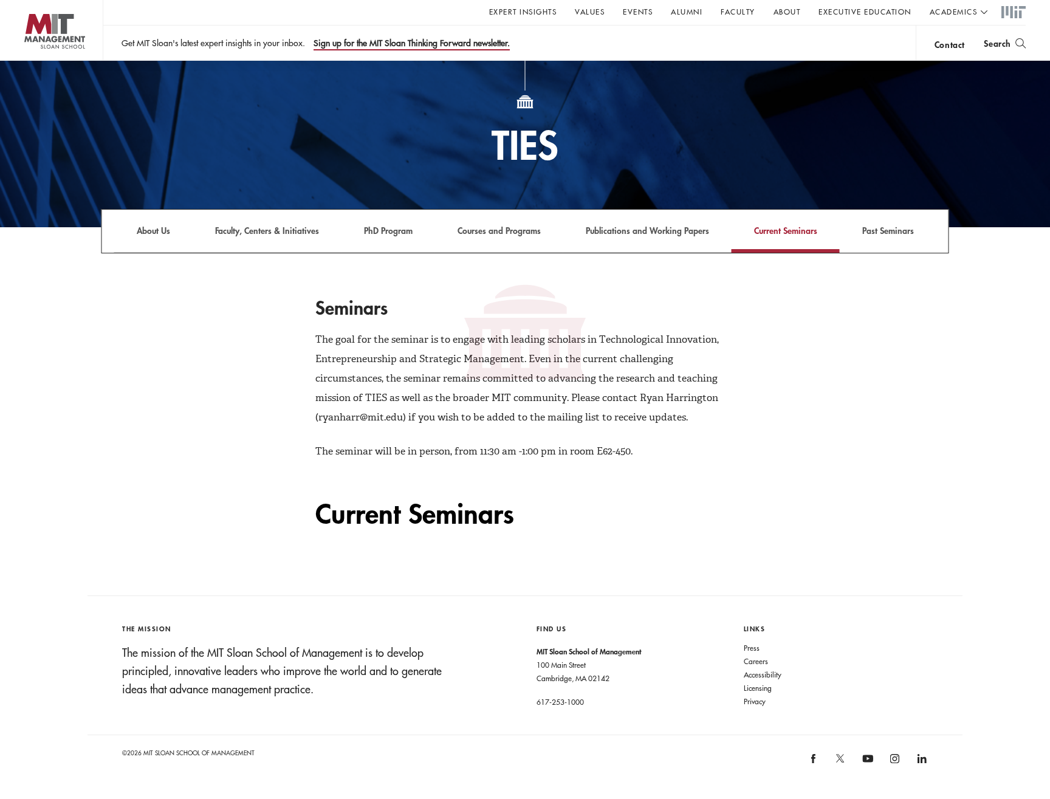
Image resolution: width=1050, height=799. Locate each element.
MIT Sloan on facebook (813, 762)
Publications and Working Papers (647, 230)
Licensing (758, 688)
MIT (1013, 13)
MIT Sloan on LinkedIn (920, 762)
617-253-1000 (560, 702)
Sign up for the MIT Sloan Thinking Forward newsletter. (412, 43)
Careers (756, 661)
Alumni (686, 11)
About (787, 11)
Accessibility (762, 674)
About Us (153, 230)
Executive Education (864, 11)
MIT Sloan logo (30, 60)
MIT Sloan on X (840, 762)
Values (590, 11)
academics (954, 11)
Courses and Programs (499, 230)
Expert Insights (523, 11)
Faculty (738, 11)
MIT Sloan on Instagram (894, 762)
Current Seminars (785, 230)
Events (638, 11)
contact (950, 44)
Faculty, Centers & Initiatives (267, 230)
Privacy (755, 701)
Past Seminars (888, 230)
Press (752, 648)
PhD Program (388, 230)
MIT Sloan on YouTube (865, 765)
